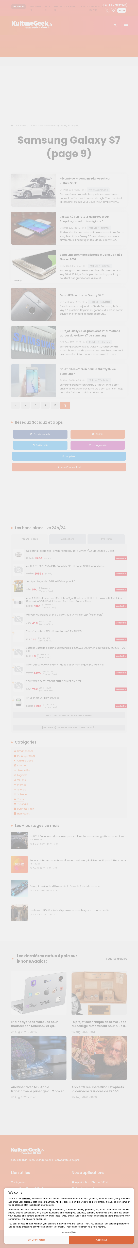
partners (26, 1198)
